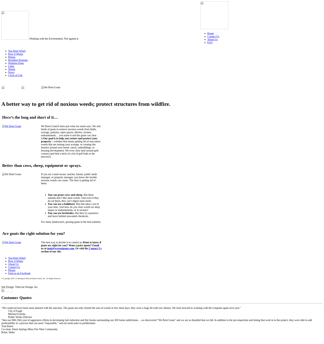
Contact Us (213, 36)
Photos (11, 57)
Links (11, 66)
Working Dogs (16, 63)
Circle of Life (15, 75)
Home (210, 33)
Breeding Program (18, 60)
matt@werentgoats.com (60, 248)
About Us (212, 39)
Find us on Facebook (19, 273)
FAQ (210, 42)
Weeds (11, 69)
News (11, 72)
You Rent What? (17, 51)
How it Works (15, 54)
